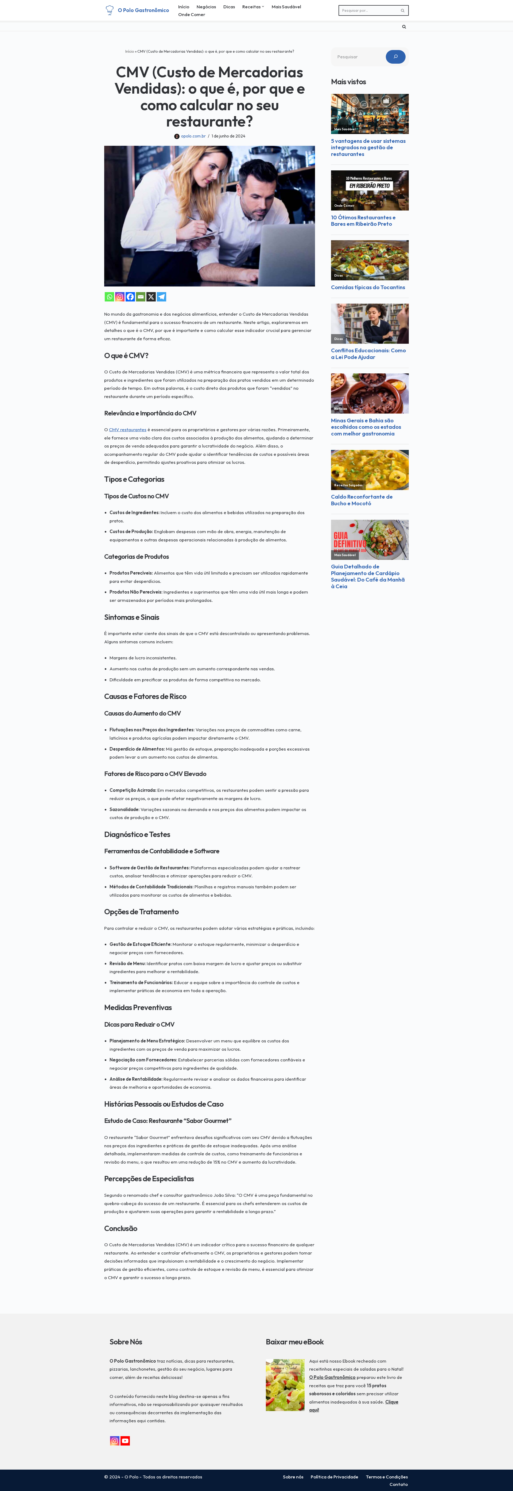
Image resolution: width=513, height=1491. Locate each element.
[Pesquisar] (396, 57)
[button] (263, 6)
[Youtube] (125, 1441)
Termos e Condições (387, 1476)
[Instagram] (120, 296)
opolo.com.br (193, 136)
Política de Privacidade (334, 1476)
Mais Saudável (286, 6)
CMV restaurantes (127, 429)
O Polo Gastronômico (332, 1377)
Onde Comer (191, 14)
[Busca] (403, 10)
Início (183, 6)
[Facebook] (130, 296)
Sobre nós (293, 1476)
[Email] (140, 296)
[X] (151, 296)
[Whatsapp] (109, 296)
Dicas (229, 6)
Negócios (206, 6)
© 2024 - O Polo (121, 1476)
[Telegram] (161, 296)
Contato (399, 1484)
